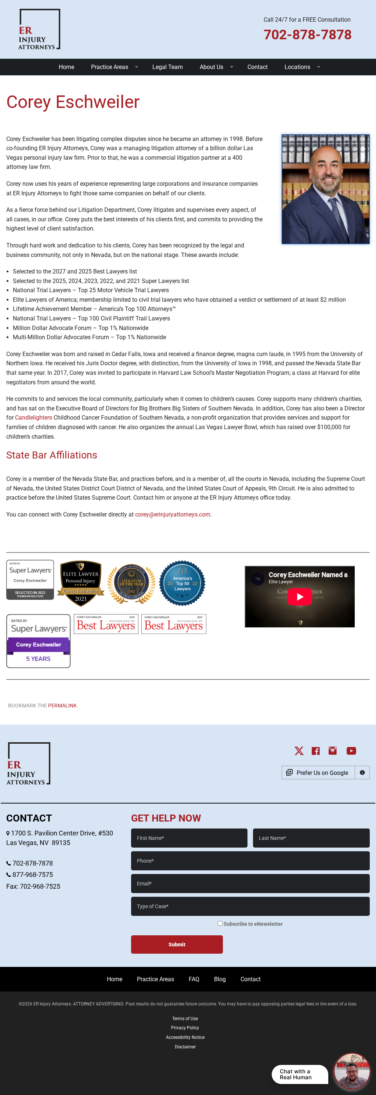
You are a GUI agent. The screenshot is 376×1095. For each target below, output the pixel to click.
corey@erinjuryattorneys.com (172, 514)
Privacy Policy (185, 1027)
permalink (62, 706)
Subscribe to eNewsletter (253, 924)
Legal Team (167, 67)
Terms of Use (185, 1018)
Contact (257, 67)
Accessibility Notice (185, 1037)
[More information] (362, 772)
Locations (297, 67)
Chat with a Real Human (296, 1074)
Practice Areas (109, 67)
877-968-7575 (32, 874)
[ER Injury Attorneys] (39, 28)
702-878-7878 (32, 863)
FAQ (194, 979)
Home (66, 67)
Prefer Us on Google (322, 772)
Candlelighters (33, 417)
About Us (211, 67)
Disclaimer (185, 1046)
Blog (220, 979)
